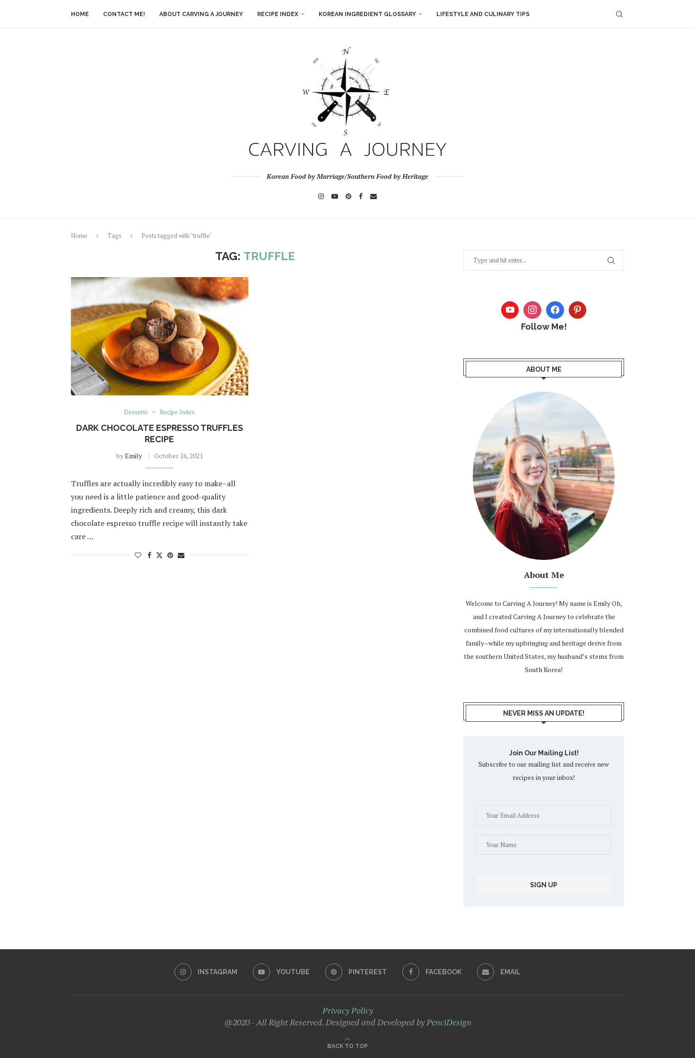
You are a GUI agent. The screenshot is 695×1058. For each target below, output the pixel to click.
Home (80, 14)
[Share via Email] (181, 555)
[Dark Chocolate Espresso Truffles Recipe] (159, 336)
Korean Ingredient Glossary (367, 14)
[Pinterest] (348, 196)
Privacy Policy (347, 1010)
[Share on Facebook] (149, 555)
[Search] (619, 14)
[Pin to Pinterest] (170, 555)
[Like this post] (138, 555)
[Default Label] (577, 310)
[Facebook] (361, 196)
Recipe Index (277, 14)
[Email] (373, 196)
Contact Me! (124, 14)
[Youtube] (334, 196)
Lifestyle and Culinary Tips (483, 14)
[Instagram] (321, 196)
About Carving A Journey (201, 14)
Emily (133, 455)
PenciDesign (448, 1022)
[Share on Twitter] (159, 555)
